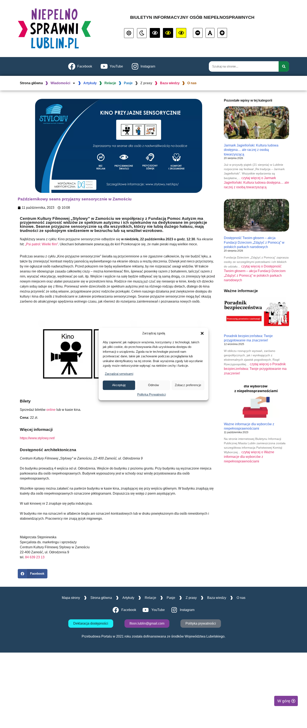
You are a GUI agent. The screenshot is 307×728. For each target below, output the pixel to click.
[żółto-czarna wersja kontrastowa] (168, 33)
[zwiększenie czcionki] (222, 33)
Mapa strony (71, 597)
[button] (202, 333)
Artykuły (90, 83)
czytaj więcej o (256, 182)
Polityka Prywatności (151, 394)
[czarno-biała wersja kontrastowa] (155, 33)
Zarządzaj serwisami (119, 373)
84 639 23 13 (34, 557)
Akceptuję (119, 385)
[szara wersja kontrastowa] (142, 33)
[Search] (284, 66)
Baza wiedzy (170, 83)
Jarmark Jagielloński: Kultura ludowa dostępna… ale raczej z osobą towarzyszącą (251, 150)
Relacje (110, 83)
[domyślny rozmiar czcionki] (210, 33)
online (51, 409)
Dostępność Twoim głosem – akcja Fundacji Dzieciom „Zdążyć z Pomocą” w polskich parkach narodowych (254, 242)
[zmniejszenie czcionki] (198, 33)
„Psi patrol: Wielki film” (41, 244)
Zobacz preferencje (188, 385)
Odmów (153, 385)
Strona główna (31, 83)
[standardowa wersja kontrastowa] (129, 33)
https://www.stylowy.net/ (37, 438)
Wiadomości (60, 83)
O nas (192, 83)
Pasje (128, 83)
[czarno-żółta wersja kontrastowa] (181, 33)
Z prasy (146, 83)
